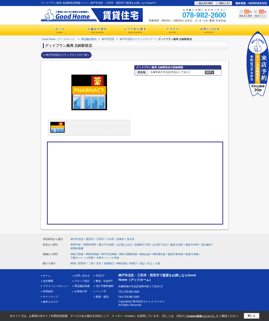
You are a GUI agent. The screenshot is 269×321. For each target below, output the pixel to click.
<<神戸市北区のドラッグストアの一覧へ (66, 54)
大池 (157, 263)
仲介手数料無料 (105, 286)
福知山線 (145, 254)
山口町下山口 (160, 244)
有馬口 (133, 263)
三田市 (100, 239)
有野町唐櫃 (76, 248)
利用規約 (48, 291)
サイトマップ (50, 296)
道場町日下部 (142, 244)
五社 (98, 263)
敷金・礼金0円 (104, 280)
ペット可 (101, 291)
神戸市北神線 (109, 254)
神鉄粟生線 (158, 254)
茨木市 (130, 239)
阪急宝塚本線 (175, 254)
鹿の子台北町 (106, 244)
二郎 (91, 263)
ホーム (47, 275)
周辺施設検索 (82, 286)
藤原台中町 (192, 244)
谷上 (149, 263)
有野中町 (75, 244)
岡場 (73, 263)
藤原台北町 (176, 244)
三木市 (110, 239)
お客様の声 (80, 291)
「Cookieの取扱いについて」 (200, 316)
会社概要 (48, 280)
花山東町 (206, 244)
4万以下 (100, 275)
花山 (142, 263)
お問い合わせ (82, 275)
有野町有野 (89, 244)
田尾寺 (82, 263)
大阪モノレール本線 (107, 257)
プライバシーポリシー (56, 286)
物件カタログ (50, 301)
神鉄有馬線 (92, 254)
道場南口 (109, 263)
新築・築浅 (102, 296)
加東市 (120, 239)
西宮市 (90, 239)
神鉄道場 (122, 263)
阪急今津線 (192, 254)
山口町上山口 (124, 244)
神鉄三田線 (76, 254)
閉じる (251, 315)
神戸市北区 (76, 239)
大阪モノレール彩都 (82, 257)
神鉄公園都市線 (128, 254)
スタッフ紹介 (82, 280)
